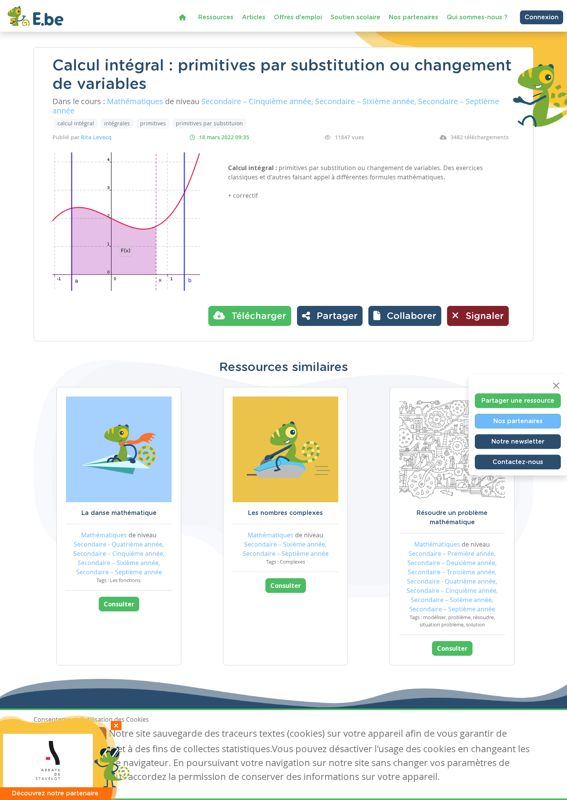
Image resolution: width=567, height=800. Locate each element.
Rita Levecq (96, 137)
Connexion (542, 17)
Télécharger (257, 316)
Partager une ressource (517, 401)
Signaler (483, 316)
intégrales (117, 123)
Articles (253, 17)
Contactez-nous (518, 462)
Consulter (119, 604)
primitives (153, 123)
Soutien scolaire (355, 17)
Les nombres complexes (285, 513)
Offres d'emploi (298, 17)
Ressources (215, 17)
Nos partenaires (413, 17)
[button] (404, 316)
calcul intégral (75, 123)
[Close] (556, 385)
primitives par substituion (209, 123)
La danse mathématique (119, 513)
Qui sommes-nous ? (477, 17)
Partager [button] (336, 316)
